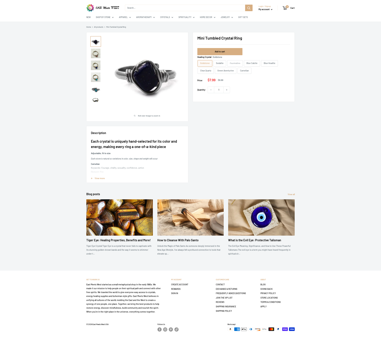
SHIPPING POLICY (224, 311)
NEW (88, 17)
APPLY (263, 306)
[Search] (249, 8)
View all (291, 194)
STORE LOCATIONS (269, 297)
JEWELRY (225, 17)
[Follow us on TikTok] (176, 329)
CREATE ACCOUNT (179, 284)
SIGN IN (174, 293)
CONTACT (220, 284)
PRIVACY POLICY (268, 293)
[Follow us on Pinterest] (171, 329)
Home (88, 27)
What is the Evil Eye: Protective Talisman (254, 240)
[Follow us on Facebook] (159, 329)
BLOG (263, 284)
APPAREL (123, 17)
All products (98, 27)
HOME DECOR (206, 17)
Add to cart (220, 51)
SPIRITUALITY (184, 17)
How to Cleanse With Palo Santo (178, 240)
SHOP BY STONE (103, 17)
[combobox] (185, 8)
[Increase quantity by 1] (227, 90)
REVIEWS (220, 302)
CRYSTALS (165, 17)
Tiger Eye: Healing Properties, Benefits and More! (118, 240)
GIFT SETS (243, 17)
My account (264, 9)
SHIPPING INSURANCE (226, 306)
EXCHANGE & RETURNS (226, 289)
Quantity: (201, 90)
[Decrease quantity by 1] (211, 90)
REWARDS (176, 289)
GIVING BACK (266, 289)
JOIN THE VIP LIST (224, 297)
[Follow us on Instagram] (165, 329)
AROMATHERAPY (144, 17)
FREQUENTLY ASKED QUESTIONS (231, 293)
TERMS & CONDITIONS (270, 302)
